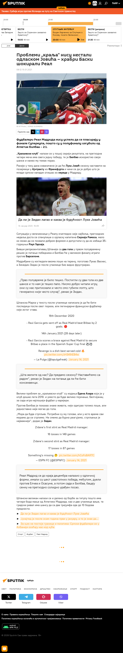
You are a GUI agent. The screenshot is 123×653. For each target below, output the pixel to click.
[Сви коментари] (5, 649)
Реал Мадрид (42, 534)
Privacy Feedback (94, 618)
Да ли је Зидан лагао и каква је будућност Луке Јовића (60, 220)
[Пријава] (100, 3)
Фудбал (30, 534)
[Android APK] (10, 627)
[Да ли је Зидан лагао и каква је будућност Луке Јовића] (61, 196)
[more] (103, 226)
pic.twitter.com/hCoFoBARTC (76, 455)
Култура (97, 588)
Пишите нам (37, 614)
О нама (5, 614)
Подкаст (85, 588)
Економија (30, 588)
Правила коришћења (20, 614)
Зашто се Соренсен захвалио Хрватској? (32, 33)
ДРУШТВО (45, 588)
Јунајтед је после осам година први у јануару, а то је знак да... (59, 518)
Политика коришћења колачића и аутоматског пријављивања (31, 618)
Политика (15, 588)
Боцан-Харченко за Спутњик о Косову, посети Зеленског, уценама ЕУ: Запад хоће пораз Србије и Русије (67, 36)
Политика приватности (73, 618)
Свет (4, 588)
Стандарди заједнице (54, 614)
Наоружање (60, 588)
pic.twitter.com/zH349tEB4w (61, 354)
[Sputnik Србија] (15, 5)
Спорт (20, 534)
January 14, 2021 (78, 359)
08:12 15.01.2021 (24, 69)
